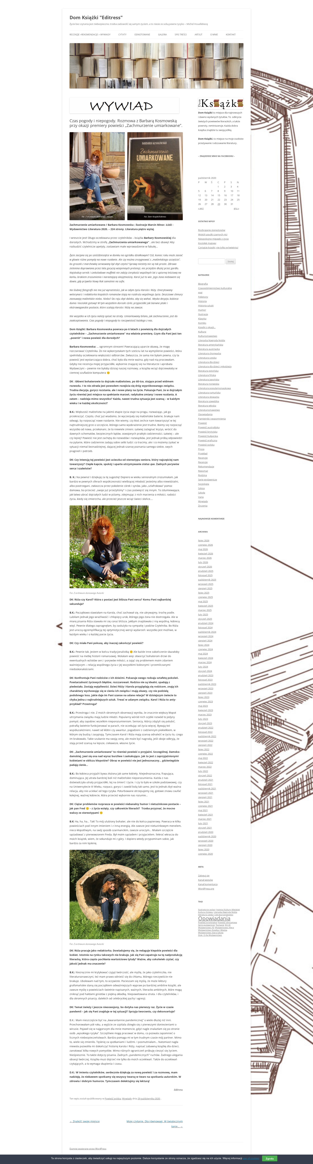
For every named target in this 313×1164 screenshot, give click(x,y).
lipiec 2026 (203, 540)
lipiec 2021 (203, 801)
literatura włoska (207, 405)
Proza (201, 449)
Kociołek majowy (207, 243)
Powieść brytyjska (207, 431)
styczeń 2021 (205, 827)
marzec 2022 (205, 766)
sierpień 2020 (205, 845)
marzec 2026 (205, 558)
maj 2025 (203, 601)
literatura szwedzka (208, 401)
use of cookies (251, 1158)
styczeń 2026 (205, 566)
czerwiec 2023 (205, 701)
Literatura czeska (207, 357)
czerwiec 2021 (205, 806)
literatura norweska (208, 383)
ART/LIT (198, 34)
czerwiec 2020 (205, 853)
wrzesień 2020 (205, 840)
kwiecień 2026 (205, 553)
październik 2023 (207, 684)
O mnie (214, 34)
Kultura (202, 331)
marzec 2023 (205, 714)
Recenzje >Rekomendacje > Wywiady (90, 34)
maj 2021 (203, 810)
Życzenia (202, 505)
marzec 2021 (205, 819)
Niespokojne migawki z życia (213, 238)
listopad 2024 (205, 627)
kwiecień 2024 (205, 658)
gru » (236, 208)
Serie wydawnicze (207, 479)
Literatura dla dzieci (208, 362)
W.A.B (227, 925)
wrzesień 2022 (205, 740)
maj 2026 (203, 549)
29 (219, 204)
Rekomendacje (206, 466)
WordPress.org (206, 888)
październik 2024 (207, 631)
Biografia (203, 283)
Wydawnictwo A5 (206, 927)
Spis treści (181, 34)
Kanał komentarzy (208, 884)
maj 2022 (203, 758)
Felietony (203, 296)
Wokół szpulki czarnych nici (212, 234)
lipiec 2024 (203, 645)
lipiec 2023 (203, 697)
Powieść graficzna (207, 440)
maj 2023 (203, 705)
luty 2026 (203, 562)
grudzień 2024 (205, 623)
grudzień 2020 (205, 832)
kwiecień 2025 (205, 605)
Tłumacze (220, 925)
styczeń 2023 (205, 723)
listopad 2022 (205, 732)
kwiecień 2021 (205, 814)
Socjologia (203, 484)
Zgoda (270, 1158)
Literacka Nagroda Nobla (211, 340)
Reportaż (203, 470)
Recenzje (203, 457)
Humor (202, 309)
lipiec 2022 (203, 749)
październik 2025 (207, 579)
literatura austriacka (209, 349)
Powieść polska (113, 1098)
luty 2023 (203, 719)
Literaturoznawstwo (209, 410)
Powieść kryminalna (207, 922)
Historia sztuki (206, 305)
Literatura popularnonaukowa (214, 388)
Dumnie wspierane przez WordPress (88, 1148)
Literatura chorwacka (209, 353)
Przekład (202, 453)
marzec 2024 (205, 662)
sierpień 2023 (205, 692)
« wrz (201, 208)
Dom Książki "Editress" (96, 17)
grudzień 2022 (205, 727)
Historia (202, 301)
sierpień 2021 (205, 797)
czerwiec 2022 (205, 753)
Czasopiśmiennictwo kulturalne (215, 288)
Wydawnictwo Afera (224, 927)
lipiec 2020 (203, 849)
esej (200, 292)
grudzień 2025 (205, 571)
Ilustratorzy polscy (207, 909)
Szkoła (201, 492)
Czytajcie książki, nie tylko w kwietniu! (218, 247)
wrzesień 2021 (205, 792)
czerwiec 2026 (205, 544)
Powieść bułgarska (208, 436)
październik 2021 (207, 788)
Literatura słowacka (208, 397)
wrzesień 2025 (205, 584)
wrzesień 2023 (205, 688)
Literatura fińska (207, 375)
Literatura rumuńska (209, 392)
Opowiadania (205, 414)
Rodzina (202, 475)
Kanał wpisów (205, 880)
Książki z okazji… (207, 327)
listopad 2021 (205, 784)
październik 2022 (207, 736)
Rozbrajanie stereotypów (211, 230)
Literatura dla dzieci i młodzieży (215, 366)
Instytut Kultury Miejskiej (228, 909)
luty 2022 (203, 771)
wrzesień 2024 (205, 636)
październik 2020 (207, 836)
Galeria (162, 34)
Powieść (202, 423)
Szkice (201, 488)
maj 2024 (203, 653)
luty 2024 (203, 666)
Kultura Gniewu (205, 912)
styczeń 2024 (205, 671)
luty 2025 (203, 614)
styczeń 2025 (205, 618)
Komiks (202, 323)
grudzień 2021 (205, 779)
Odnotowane (142, 34)
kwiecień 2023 (205, 710)
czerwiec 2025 (205, 597)
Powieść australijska (209, 427)
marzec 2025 (205, 610)
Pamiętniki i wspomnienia (212, 418)
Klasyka (202, 318)
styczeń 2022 (205, 775)
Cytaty (122, 34)
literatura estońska (208, 370)
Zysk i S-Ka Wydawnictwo (210, 935)
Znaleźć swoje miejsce (85, 1121)
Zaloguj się (203, 875)
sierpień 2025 (205, 588)
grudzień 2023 (205, 675)
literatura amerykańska (210, 344)
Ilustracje (203, 314)
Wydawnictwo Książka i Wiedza (212, 930)
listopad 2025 (205, 575)
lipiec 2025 (203, 592)
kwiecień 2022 (205, 762)
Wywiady (127, 1098)
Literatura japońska (208, 379)
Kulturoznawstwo (207, 336)
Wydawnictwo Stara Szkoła (210, 932)
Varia (201, 497)
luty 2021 (203, 823)
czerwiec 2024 (205, 649)
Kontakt (231, 34)
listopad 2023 (205, 679)
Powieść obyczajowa (227, 922)
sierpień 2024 (205, 640)
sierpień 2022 (205, 745)
